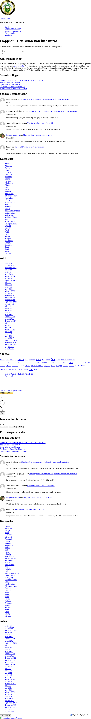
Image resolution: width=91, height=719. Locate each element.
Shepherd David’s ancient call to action (37, 135)
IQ (50, 363)
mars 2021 (9, 327)
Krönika (8, 206)
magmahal (77, 362)
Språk (7, 249)
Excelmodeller (10, 33)
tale (13, 370)
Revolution (9, 241)
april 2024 (8, 272)
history (31, 362)
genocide (25, 362)
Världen (8, 253)
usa (31, 369)
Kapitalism (9, 198)
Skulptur (8, 243)
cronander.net (5, 19)
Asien (7, 170)
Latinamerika (10, 213)
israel (53, 363)
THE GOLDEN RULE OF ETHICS (19, 374)
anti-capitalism (10, 359)
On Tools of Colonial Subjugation (12, 87)
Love (65, 362)
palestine (27, 366)
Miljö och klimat (11, 217)
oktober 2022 (10, 300)
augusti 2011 (9, 347)
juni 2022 (8, 308)
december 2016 (10, 342)
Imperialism (9, 194)
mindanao (15, 366)
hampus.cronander (13, 135)
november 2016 (10, 344)
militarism (8, 366)
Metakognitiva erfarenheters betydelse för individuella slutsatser (45, 99)
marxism (2, 366)
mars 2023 (9, 289)
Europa (7, 179)
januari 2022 (9, 319)
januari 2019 (9, 338)
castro (21, 359)
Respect (59, 366)
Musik (7, 219)
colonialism (32, 360)
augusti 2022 (9, 304)
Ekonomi (8, 177)
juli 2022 (8, 306)
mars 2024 (9, 274)
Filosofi (7, 185)
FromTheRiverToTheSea (68, 360)
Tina (16, 369)
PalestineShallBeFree (37, 366)
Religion (8, 238)
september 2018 (11, 340)
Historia (8, 192)
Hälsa (7, 189)
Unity (26, 370)
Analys (7, 168)
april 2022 (8, 312)
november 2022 (10, 298)
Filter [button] (4, 424)
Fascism (8, 181)
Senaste (13, 427)
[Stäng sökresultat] (2, 413)
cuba (38, 359)
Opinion (8, 226)
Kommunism (9, 202)
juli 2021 (8, 323)
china (26, 359)
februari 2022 (10, 317)
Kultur (7, 209)
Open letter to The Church (10, 84)
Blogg (7, 27)
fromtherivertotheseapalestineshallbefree (11, 362)
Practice (53, 366)
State (9, 370)
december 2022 (10, 295)
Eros (48, 360)
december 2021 (10, 321)
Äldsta (20, 427)
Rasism (7, 236)
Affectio (2, 359)
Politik (7, 232)
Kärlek (7, 200)
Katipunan (59, 362)
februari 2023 (10, 291)
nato (21, 365)
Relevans (4, 427)
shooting (65, 366)
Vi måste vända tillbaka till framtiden (41, 123)
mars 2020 (9, 336)
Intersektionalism (11, 196)
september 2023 (11, 280)
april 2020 (8, 334)
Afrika (7, 164)
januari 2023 (9, 293)
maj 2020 (8, 332)
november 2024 (10, 268)
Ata (15, 359)
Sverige (7, 251)
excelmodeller (19, 66)
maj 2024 (8, 270)
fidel (53, 359)
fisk (58, 359)
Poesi (7, 230)
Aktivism (8, 166)
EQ (43, 359)
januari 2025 (9, 266)
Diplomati (8, 174)
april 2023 (8, 287)
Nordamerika (10, 221)
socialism (71, 366)
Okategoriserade (11, 224)
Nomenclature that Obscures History (13, 89)
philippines (47, 366)
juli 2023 (8, 283)
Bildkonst (8, 172)
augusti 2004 (9, 349)
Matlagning (9, 215)
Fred (6, 187)
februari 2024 (10, 276)
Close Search (5, 716)
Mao (88, 363)
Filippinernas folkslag (13, 29)
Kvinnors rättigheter (12, 211)
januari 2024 (9, 278)
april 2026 (8, 263)
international (45, 363)
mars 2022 (9, 315)
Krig (6, 204)
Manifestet (9, 35)
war (35, 370)
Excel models (10, 376)
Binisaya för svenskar (13, 31)
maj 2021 (8, 325)
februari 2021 (10, 330)
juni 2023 (8, 285)
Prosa (7, 234)
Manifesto (83, 362)
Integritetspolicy (17, 390)
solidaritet (80, 365)
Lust (71, 362)
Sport (7, 247)
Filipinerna (9, 183)
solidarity (3, 370)
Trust (21, 369)
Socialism (8, 245)
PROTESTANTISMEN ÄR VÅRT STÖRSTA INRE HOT (23, 80)
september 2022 (11, 302)
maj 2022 (8, 310)
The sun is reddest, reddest (10, 82)
